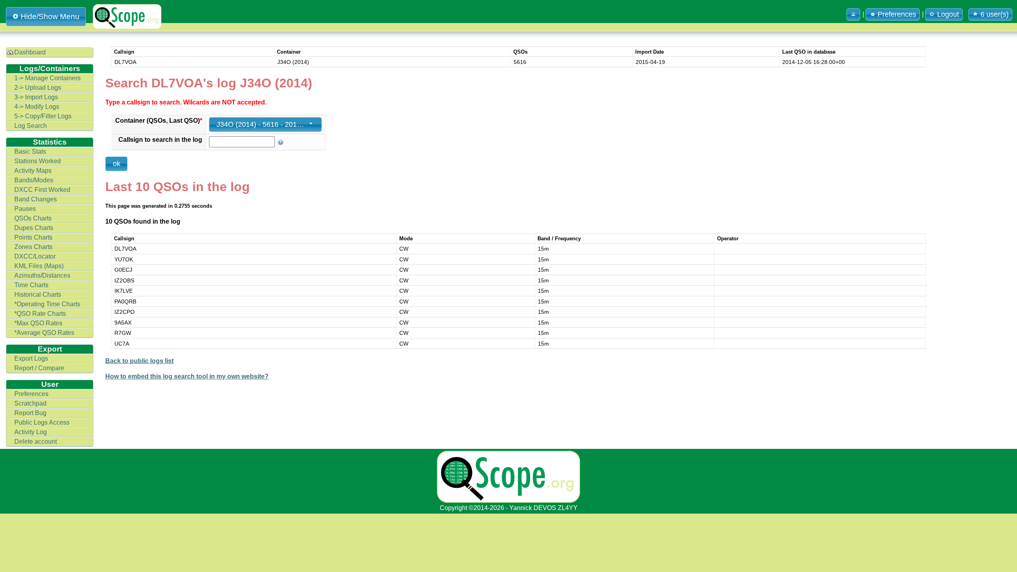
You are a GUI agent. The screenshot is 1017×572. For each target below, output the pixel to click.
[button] (853, 14)
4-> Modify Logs (36, 106)
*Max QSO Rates (38, 323)
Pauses (25, 208)
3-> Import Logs (36, 97)
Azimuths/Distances (42, 275)
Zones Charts (33, 246)
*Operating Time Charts (47, 304)
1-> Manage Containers (47, 78)
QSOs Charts (33, 218)
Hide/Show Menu (50, 16)
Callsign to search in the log (160, 139)
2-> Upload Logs (37, 87)
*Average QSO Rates (44, 332)
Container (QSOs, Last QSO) (158, 120)
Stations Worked (37, 161)
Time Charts (31, 285)
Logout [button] (948, 14)
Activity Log (30, 432)
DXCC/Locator (35, 256)
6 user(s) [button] (994, 14)
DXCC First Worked (42, 189)
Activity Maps (33, 170)
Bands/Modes (33, 180)
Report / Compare (39, 368)
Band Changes (35, 199)
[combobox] (265, 124)
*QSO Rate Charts (40, 313)
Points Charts (33, 237)
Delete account (35, 441)
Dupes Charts (33, 227)
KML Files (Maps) (39, 266)
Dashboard (30, 52)
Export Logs (31, 358)
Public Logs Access (42, 422)
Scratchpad (30, 403)
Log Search (30, 125)
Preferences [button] (897, 14)
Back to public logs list (139, 361)
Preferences (31, 393)
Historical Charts (37, 294)
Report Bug (30, 413)
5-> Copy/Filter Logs (43, 116)
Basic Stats (30, 151)
